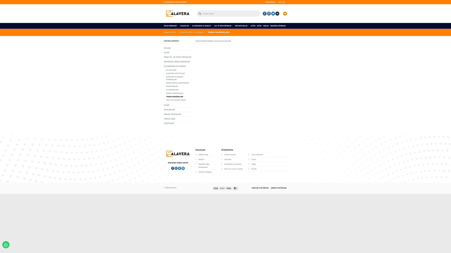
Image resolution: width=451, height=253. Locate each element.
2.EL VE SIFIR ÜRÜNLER (222, 26)
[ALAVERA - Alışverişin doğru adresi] (178, 13)
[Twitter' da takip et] (273, 14)
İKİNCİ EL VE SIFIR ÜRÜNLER (177, 57)
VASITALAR (184, 26)
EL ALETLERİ (171, 70)
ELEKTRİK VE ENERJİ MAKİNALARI (174, 78)
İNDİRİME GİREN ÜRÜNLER (177, 62)
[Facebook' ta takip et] (265, 14)
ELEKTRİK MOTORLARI (175, 73)
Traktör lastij (169, 119)
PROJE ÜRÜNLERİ (170, 26)
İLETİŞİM (281, 2)
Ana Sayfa (170, 32)
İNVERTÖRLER (172, 86)
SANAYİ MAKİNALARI (174, 93)
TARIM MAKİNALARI (174, 97)
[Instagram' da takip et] (269, 14)
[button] (285, 14)
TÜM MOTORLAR (241, 26)
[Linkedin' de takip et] (183, 168)
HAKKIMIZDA (270, 2)
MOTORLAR (169, 110)
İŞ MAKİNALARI (172, 90)
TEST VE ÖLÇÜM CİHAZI (176, 100)
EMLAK (266, 26)
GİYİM (253, 26)
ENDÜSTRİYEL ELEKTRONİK (177, 83)
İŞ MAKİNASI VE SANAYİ (201, 26)
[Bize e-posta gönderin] (277, 14)
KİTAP (259, 26)
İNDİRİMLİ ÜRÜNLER (278, 26)
